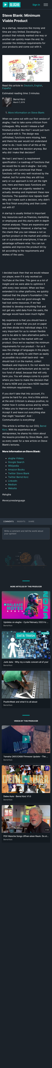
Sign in (36, 4)
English (38, 85)
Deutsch (28, 85)
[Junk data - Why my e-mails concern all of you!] (26, 657)
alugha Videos (16, 458)
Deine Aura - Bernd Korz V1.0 (17, 796)
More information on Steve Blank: (26, 112)
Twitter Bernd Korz (18, 477)
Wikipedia (13, 465)
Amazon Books (16, 469)
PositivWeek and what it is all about (20, 701)
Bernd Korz (19, 99)
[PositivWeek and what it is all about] (26, 697)
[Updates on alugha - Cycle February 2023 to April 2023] (26, 617)
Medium (12, 484)
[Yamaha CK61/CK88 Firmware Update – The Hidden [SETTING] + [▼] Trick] (26, 752)
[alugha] (12, 4)
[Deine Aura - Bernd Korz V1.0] (26, 792)
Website (12, 488)
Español (6, 88)
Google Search (16, 462)
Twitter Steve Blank (18, 473)
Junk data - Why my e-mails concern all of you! (25, 662)
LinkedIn (12, 480)
